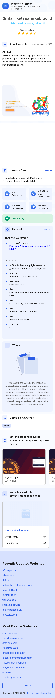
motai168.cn (9, 594)
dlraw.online (9, 672)
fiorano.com (9, 599)
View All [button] (48, 170)
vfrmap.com (9, 570)
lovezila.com (9, 614)
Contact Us (28, 685)
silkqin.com (8, 575)
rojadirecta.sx (10, 647)
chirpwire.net (10, 633)
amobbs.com (9, 642)
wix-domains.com (12, 638)
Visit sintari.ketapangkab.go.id (27, 23)
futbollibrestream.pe (14, 662)
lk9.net (6, 580)
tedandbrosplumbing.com (17, 585)
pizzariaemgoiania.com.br (17, 657)
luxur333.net (9, 590)
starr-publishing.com (17, 530)
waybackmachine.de (14, 667)
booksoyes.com (11, 677)
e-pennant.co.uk (12, 609)
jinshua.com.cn (11, 604)
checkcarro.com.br (13, 652)
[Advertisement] (27, 75)
